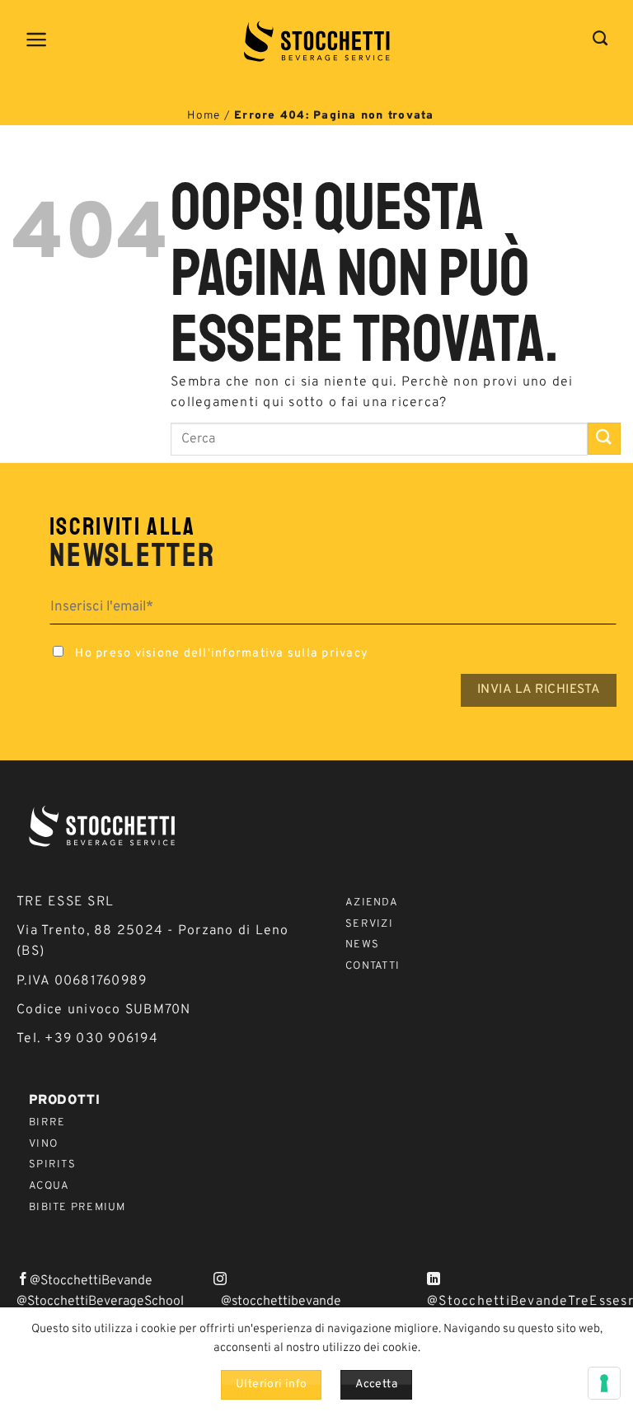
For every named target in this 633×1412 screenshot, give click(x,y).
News (362, 944)
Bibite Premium (77, 1207)
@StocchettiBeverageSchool (100, 1301)
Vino (43, 1144)
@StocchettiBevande (91, 1281)
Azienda (371, 902)
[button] (37, 40)
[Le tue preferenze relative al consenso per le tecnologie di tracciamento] (604, 1383)
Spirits (52, 1164)
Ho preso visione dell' (220, 654)
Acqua (49, 1186)
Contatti (372, 966)
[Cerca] (600, 39)
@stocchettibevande (281, 1301)
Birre (47, 1122)
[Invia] (604, 439)
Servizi (369, 924)
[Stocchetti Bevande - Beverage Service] (317, 41)
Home (203, 116)
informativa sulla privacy (289, 654)
